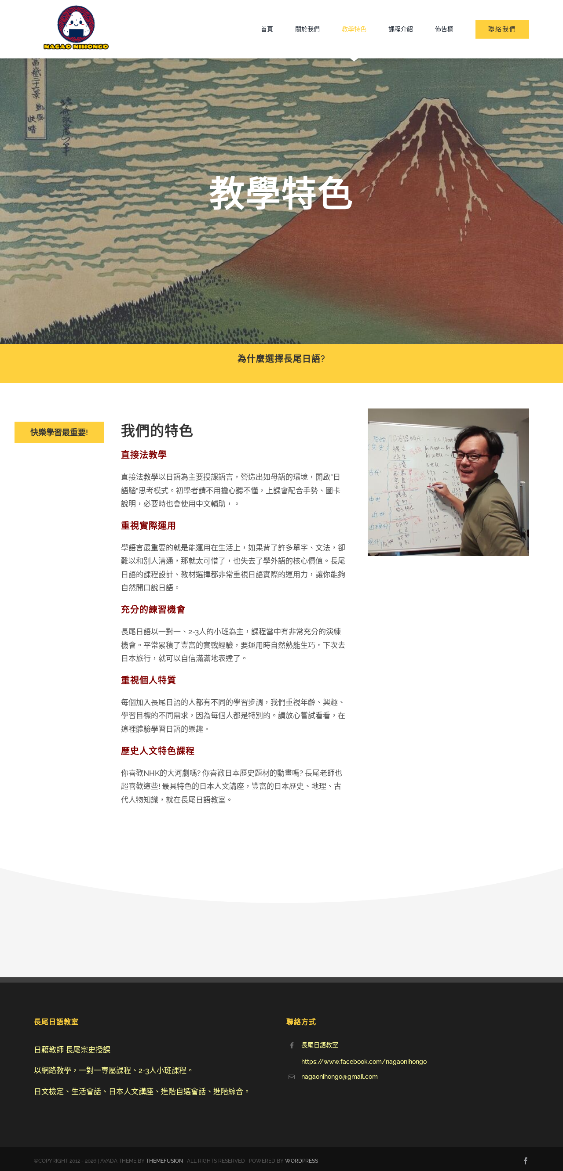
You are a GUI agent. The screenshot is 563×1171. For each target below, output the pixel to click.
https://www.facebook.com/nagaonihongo (364, 1061)
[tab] (59, 432)
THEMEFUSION (164, 1161)
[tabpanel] (234, 623)
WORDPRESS (301, 1161)
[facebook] (525, 1160)
